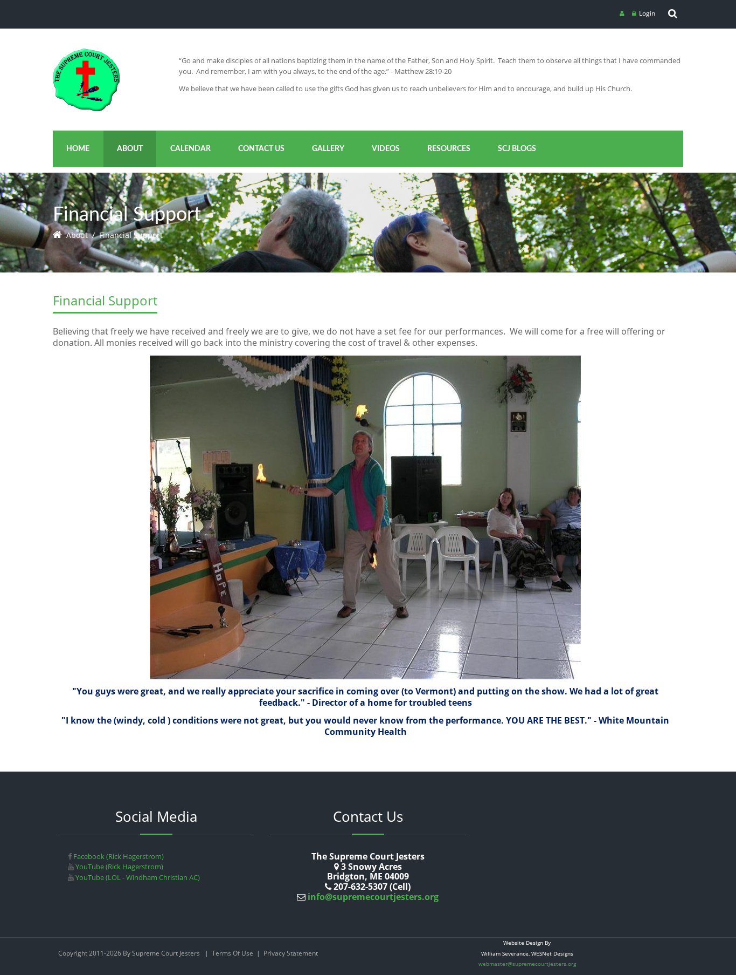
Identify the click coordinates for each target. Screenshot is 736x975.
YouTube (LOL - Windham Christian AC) (137, 877)
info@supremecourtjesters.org (372, 897)
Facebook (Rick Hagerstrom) (118, 856)
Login (647, 13)
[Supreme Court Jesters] (86, 52)
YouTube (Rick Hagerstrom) (118, 866)
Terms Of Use (232, 953)
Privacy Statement (290, 953)
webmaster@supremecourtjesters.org (527, 963)
